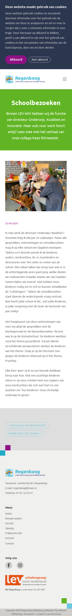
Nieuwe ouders (13, 518)
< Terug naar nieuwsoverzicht (27, 425)
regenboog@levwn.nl (25, 488)
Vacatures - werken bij (17, 483)
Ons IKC (9, 523)
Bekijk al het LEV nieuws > (25, 433)
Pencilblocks (60, 610)
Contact (9, 543)
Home (8, 513)
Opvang (9, 528)
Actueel (9, 538)
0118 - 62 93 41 (24, 493)
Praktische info (13, 533)
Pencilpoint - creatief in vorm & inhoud (42, 614)
